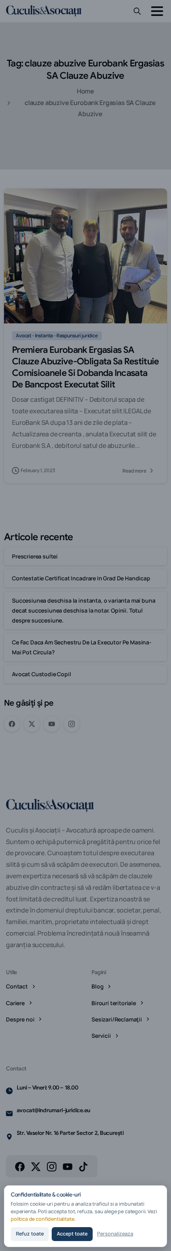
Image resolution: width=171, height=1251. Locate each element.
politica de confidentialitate (42, 1219)
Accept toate (72, 1233)
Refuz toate (30, 1233)
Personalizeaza (115, 1233)
